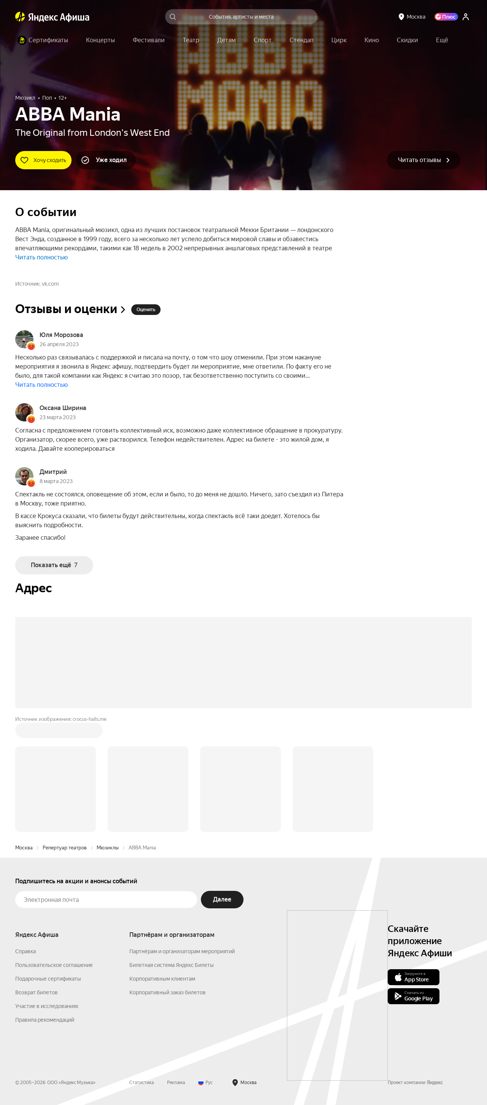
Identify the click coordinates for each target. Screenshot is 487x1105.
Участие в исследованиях (46, 1006)
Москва (24, 848)
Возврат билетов (36, 992)
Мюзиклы (108, 848)
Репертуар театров (65, 848)
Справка (25, 951)
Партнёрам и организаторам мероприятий (182, 951)
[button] (442, 40)
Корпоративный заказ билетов (167, 992)
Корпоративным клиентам (162, 979)
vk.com (50, 284)
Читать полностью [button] (41, 257)
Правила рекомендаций (44, 1020)
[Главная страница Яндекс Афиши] (20, 17)
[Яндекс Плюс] (446, 17)
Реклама (176, 1082)
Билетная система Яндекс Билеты (171, 965)
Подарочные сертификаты (48, 979)
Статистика (141, 1082)
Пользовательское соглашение (54, 965)
